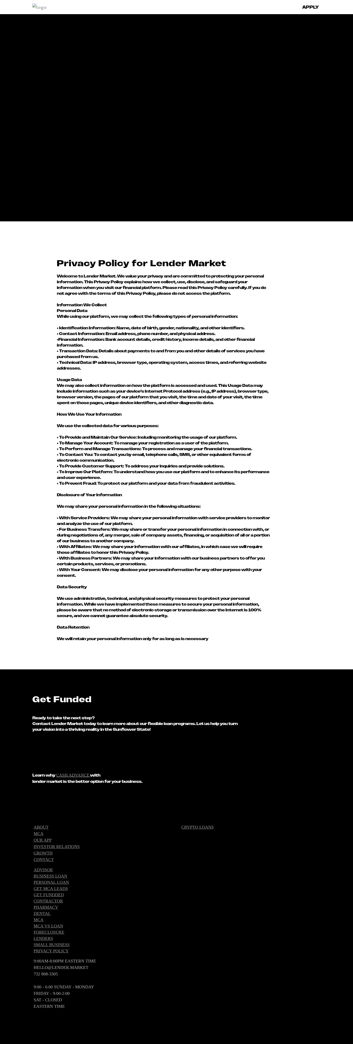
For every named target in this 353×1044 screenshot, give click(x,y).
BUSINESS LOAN (50, 876)
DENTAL (42, 913)
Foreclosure (49, 932)
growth (43, 853)
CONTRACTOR (48, 901)
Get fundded (49, 894)
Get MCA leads (51, 888)
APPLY (310, 7)
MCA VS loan (48, 926)
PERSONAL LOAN (51, 882)
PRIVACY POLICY (51, 951)
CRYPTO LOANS (197, 827)
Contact (44, 859)
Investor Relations (57, 846)
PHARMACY (46, 907)
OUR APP (43, 840)
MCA (38, 833)
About (41, 827)
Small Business (52, 944)
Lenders (43, 938)
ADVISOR (43, 869)
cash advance (72, 775)
